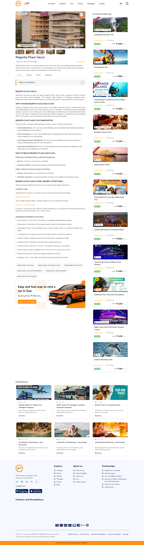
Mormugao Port (23, 197)
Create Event (109, 487)
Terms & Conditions (114, 534)
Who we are (80, 470)
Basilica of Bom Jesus (25, 205)
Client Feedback (81, 473)
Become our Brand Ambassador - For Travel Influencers (116, 480)
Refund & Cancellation (98, 534)
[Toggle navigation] (126, 4)
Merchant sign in (110, 473)
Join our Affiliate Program (113, 476)
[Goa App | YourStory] (90, 515)
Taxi (71, 3)
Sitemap (125, 534)
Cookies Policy (73, 534)
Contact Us (79, 476)
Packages (91, 3)
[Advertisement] (50, 337)
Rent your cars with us (112, 484)
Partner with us (81, 482)
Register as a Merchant (112, 470)
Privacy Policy (84, 534)
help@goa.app (20, 486)
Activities (51, 3)
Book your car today (27, 301)
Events (102, 3)
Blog (58, 485)
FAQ (77, 479)
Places (80, 3)
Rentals (63, 3)
